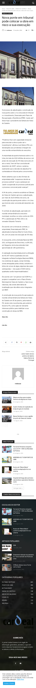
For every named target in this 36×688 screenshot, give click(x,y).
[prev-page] (3, 425)
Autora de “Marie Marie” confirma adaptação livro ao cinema (22, 469)
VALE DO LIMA (10, 9)
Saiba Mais (20, 679)
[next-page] (6, 425)
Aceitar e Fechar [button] (9, 683)
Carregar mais (17, 488)
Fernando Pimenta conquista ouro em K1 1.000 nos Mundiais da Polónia (23, 448)
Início (3, 9)
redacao (9, 30)
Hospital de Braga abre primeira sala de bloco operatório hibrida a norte (23, 480)
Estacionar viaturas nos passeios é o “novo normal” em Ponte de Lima (23, 556)
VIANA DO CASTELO (21, 9)
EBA (14, 545)
